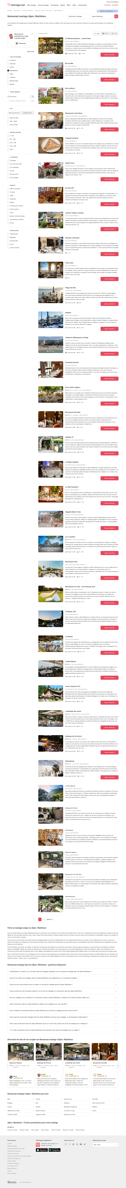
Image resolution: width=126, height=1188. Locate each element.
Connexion (107, 5)
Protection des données (14, 1151)
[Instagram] (77, 1144)
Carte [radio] (115, 33)
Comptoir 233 (70, 612)
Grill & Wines (69, 830)
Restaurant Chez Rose (73, 113)
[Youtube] (80, 1144)
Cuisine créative (14, 248)
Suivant (49, 919)
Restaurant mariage (27, 10)
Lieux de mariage (43, 5)
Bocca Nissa (70, 88)
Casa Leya (69, 263)
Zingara (68, 313)
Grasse (9, 1107)
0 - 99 (12, 136)
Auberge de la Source (73, 736)
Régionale (13, 237)
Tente (11, 213)
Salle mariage (45, 1130)
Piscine (12, 223)
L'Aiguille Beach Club (73, 512)
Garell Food (69, 163)
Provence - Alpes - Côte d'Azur (43, 10)
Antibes (38, 1107)
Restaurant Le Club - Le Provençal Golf (80, 587)
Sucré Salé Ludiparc (72, 387)
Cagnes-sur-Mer (40, 1114)
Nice (8, 1099)
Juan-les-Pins (68, 1099)
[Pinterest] (73, 1144)
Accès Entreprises (113, 2)
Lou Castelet (70, 537)
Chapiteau (13, 199)
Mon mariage (31, 5)
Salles (11, 74)
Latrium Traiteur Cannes (74, 213)
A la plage (13, 160)
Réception (17, 10)
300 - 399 (13, 146)
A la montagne (14, 177)
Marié (68, 5)
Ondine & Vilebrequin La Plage (76, 338)
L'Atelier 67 (69, 437)
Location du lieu (27, 113)
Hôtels (12, 67)
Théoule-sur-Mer (12, 1114)
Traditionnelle (14, 234)
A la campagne (14, 167)
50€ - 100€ (13, 121)
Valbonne (67, 1103)
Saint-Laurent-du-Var (98, 1103)
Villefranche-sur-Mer (13, 1111)
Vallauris (94, 1107)
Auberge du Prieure (71, 808)
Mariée (63, 5)
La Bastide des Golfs (73, 711)
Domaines (13, 60)
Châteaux (13, 77)
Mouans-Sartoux (40, 1111)
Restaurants (14, 70)
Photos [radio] (107, 33)
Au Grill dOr (69, 188)
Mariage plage (14, 81)
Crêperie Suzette (71, 138)
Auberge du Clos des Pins (73, 874)
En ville (12, 171)
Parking (12, 202)
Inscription (115, 5)
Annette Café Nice (72, 238)
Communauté (82, 5)
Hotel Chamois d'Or (72, 686)
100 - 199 (12, 139)
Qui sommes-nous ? (12, 1166)
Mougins (9, 1103)
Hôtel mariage (35, 1130)
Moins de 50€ (14, 118)
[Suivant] (118, 1066)
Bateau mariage (80, 1130)
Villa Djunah (69, 761)
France (98, 1145)
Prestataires (55, 5)
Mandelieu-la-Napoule (70, 1107)
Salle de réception (15, 189)
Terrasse (12, 192)
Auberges (13, 64)
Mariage (9, 10)
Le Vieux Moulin (70, 786)
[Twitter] (69, 1144)
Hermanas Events (72, 362)
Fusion (12, 244)
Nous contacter (110, 55)
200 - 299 (13, 142)
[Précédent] (8, 1066)
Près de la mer (14, 174)
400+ (11, 149)
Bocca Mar (69, 63)
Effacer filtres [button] (30, 51)
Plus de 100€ (14, 125)
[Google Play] (55, 1151)
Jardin (11, 195)
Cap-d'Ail (95, 1099)
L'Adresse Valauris (71, 852)
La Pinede (69, 637)
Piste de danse (14, 209)
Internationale (14, 241)
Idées (74, 5)
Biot (37, 1103)
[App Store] (42, 1151)
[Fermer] (32, 34)
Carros (94, 1111)
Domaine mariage (12, 1130)
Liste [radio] (98, 33)
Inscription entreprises (13, 1163)
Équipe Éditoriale (12, 1168)
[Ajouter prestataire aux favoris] (60, 40)
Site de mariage (11, 1173)
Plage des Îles (70, 288)
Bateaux (12, 84)
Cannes (38, 1099)
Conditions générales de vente (16, 1148)
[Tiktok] (84, 1144)
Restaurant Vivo (71, 562)
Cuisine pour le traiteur (16, 206)
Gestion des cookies (13, 1153)
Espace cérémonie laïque (17, 216)
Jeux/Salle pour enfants (17, 219)
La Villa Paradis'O (72, 487)
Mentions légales (12, 1146)
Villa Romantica (70, 896)
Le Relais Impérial (71, 462)
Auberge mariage (24, 1130)
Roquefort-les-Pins (69, 1114)
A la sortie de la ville (16, 164)
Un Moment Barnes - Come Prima (78, 38)
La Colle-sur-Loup (69, 1111)
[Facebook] (65, 1144)
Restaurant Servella (72, 412)
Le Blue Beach (70, 661)
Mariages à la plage (68, 1130)
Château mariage (55, 1130)
